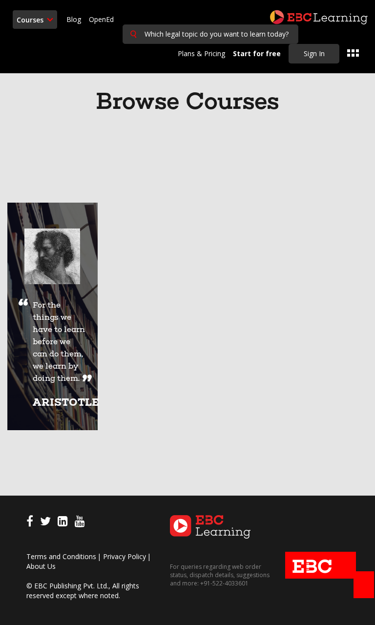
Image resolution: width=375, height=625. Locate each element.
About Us (41, 566)
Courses (31, 19)
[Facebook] (29, 522)
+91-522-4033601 (224, 583)
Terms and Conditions (61, 556)
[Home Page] (210, 526)
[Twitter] (45, 522)
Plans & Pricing (201, 53)
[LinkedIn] (63, 522)
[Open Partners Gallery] (353, 53)
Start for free (257, 53)
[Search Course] (133, 34)
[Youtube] (80, 522)
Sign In (314, 53)
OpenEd (101, 19)
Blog (73, 19)
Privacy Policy (124, 556)
